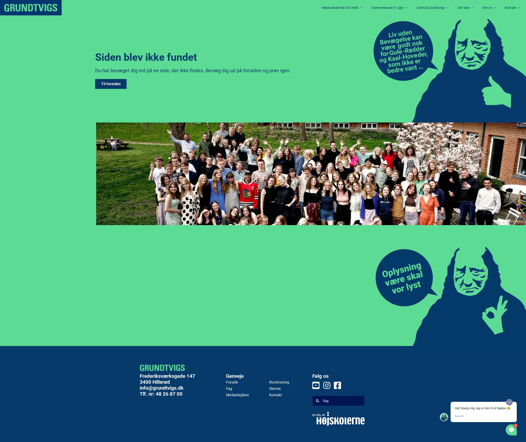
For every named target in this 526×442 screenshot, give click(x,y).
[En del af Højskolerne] (338, 418)
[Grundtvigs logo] (31, 7)
